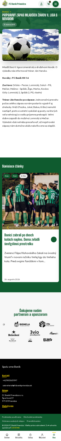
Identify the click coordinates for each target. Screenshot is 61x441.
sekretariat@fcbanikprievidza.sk (17, 385)
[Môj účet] (41, 4)
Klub (7, 176)
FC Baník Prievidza (17, 4)
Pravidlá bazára (33, 421)
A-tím (23, 176)
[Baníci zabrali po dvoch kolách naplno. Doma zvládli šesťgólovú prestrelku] (30, 227)
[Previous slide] (7, 227)
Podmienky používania (11, 417)
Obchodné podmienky (32, 417)
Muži (15, 176)
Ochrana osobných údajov (13, 421)
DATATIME (15, 428)
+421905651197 (10, 380)
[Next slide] (53, 227)
